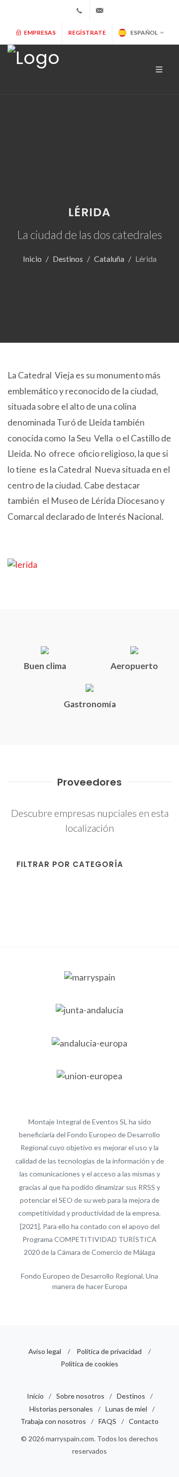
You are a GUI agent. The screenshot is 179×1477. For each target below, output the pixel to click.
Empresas (39, 32)
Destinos (68, 258)
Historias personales (61, 1409)
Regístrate (87, 32)
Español (144, 32)
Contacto (144, 1421)
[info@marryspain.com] (100, 11)
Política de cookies (89, 1363)
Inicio (32, 258)
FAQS (107, 1421)
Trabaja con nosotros (53, 1421)
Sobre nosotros (80, 1396)
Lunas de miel (126, 1409)
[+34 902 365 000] (80, 11)
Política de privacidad (109, 1351)
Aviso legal (44, 1351)
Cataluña (109, 258)
